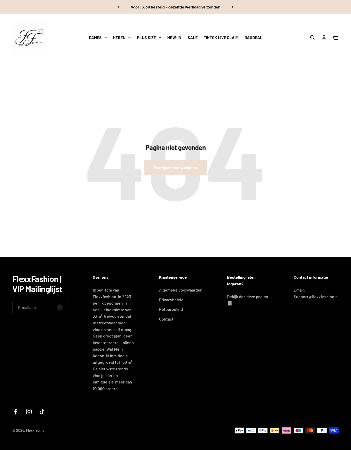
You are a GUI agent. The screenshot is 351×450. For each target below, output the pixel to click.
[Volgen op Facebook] (15, 411)
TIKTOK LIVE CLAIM (221, 37)
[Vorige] (118, 7)
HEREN (119, 37)
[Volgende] (232, 7)
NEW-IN (174, 37)
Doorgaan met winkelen (175, 167)
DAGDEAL (253, 37)
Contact (166, 318)
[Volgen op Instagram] (28, 411)
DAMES (95, 37)
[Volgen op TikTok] (42, 411)
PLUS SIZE (146, 37)
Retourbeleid (171, 309)
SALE (193, 37)
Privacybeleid (171, 299)
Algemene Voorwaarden (180, 289)
